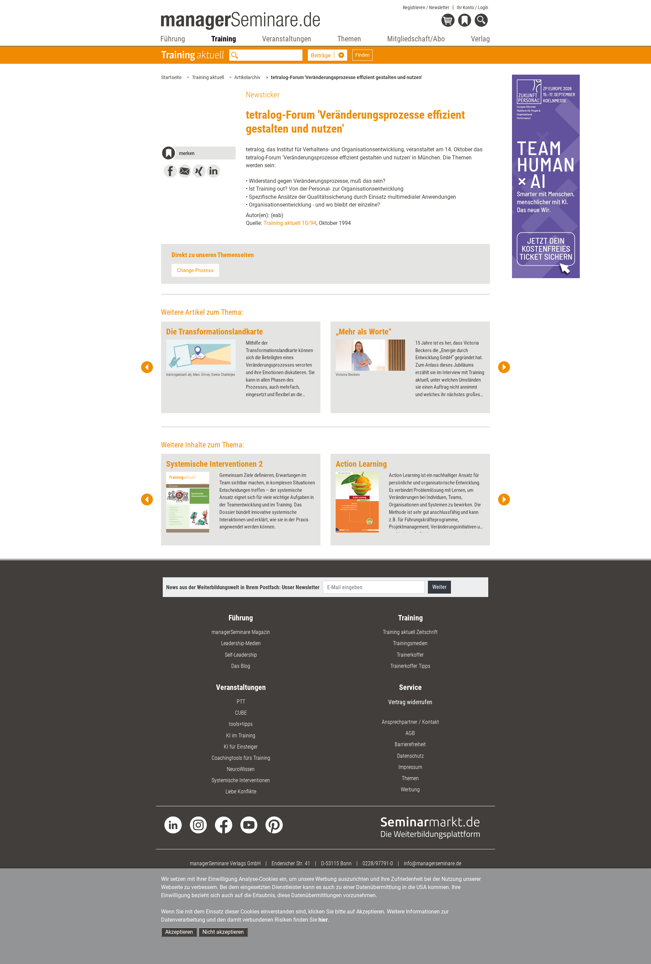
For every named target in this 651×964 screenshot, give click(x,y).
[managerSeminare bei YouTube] (249, 824)
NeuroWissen (241, 769)
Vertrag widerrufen (410, 702)
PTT (241, 701)
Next (503, 367)
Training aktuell (208, 77)
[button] (198, 154)
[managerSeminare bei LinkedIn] (173, 824)
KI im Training (240, 735)
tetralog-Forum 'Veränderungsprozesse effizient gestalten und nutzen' (346, 77)
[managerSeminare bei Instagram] (198, 824)
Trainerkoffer (410, 655)
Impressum (410, 767)
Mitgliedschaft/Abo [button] (416, 39)
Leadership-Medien (241, 643)
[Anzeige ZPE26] (546, 176)
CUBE (241, 713)
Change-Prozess (195, 270)
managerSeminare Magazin (241, 632)
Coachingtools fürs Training (241, 758)
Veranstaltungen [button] (286, 39)
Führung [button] (172, 39)
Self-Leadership (241, 655)
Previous (147, 367)
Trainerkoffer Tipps (410, 666)
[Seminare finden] (430, 827)
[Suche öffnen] (482, 21)
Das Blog (240, 666)
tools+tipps (241, 724)
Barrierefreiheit (410, 744)
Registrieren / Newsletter (426, 7)
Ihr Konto (472, 7)
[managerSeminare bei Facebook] (224, 824)
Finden (362, 55)
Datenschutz (410, 756)
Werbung (410, 789)
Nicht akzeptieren (223, 932)
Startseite (171, 77)
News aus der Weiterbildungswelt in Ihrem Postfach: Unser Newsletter (242, 587)
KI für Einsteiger (241, 747)
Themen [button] (349, 39)
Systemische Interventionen (241, 780)
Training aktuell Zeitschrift (410, 632)
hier (323, 920)
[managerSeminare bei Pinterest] (274, 824)
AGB (410, 733)
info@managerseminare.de (432, 863)
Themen (410, 778)
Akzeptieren (179, 932)
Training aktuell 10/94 (289, 223)
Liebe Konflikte (240, 791)
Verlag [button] (480, 39)
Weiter (439, 587)
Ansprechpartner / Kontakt (410, 722)
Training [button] (223, 39)
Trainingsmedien (410, 643)
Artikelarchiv (247, 77)
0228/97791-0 (377, 863)
